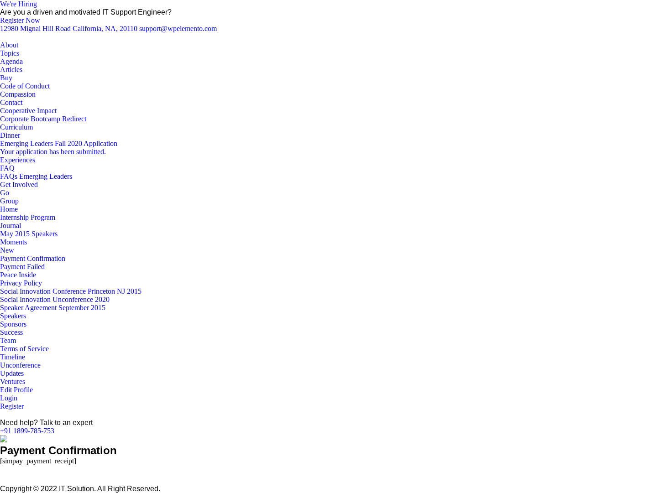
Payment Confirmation (32, 258)
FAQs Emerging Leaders (36, 176)
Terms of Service (24, 349)
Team (8, 340)
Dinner (10, 135)
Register (12, 406)
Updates (12, 373)
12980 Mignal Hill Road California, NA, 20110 (69, 28)
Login (8, 398)
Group (9, 201)
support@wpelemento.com (178, 28)
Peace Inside (18, 275)
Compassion (18, 94)
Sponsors (13, 324)
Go (4, 193)
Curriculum (16, 127)
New (7, 250)
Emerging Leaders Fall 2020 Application (58, 143)
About (9, 45)
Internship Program (27, 217)
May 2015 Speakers (29, 234)
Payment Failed (22, 266)
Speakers (13, 316)
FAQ (7, 168)
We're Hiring (18, 4)
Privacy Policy (21, 283)
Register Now (20, 20)
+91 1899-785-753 (27, 431)
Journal (10, 225)
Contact (11, 102)
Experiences (17, 160)
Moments (13, 242)
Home (9, 209)
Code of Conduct (25, 86)
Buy (6, 78)
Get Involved (19, 184)
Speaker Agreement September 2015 (52, 307)
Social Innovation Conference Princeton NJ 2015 (71, 291)
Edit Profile (16, 390)
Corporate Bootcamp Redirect (43, 119)
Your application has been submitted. (53, 152)
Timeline (12, 357)
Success (11, 332)
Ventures (12, 381)
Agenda (11, 61)
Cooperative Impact (28, 110)
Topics (9, 53)
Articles (11, 69)
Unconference (20, 365)
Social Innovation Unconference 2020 (55, 299)
